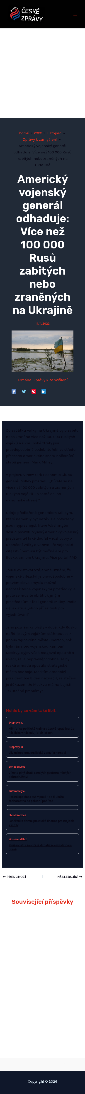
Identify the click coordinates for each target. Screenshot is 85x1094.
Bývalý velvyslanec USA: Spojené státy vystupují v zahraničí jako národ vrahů (41, 953)
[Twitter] (24, 391)
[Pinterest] (34, 391)
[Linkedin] (43, 391)
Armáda (24, 380)
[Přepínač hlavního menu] (75, 14)
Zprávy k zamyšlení (50, 380)
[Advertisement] (42, 73)
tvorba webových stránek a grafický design (42, 1063)
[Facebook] (14, 391)
